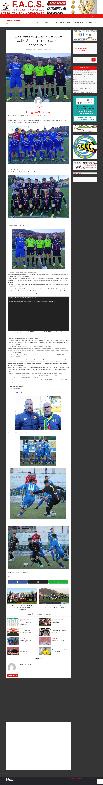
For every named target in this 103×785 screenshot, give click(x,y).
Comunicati (78, 22)
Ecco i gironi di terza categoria (80, 87)
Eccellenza (12, 16)
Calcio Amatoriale (66, 16)
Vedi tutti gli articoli (12, 675)
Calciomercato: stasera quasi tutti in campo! (83, 92)
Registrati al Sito (77, 173)
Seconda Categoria (34, 16)
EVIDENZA (28, 619)
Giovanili (50, 16)
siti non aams (78, 45)
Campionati (59, 22)
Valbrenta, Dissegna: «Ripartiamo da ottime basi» (84, 76)
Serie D (7, 16)
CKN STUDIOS (42, 780)
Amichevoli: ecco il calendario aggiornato (83, 81)
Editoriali (44, 22)
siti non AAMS (78, 179)
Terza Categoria (43, 16)
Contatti (89, 22)
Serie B (69, 22)
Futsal (72, 16)
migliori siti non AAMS (80, 50)
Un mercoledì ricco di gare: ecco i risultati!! (83, 74)
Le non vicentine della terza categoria (82, 70)
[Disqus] (38, 700)
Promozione (18, 16)
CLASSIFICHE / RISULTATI (76, 778)
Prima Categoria (25, 16)
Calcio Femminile (57, 16)
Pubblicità (95, 778)
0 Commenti (39, 49)
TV (52, 22)
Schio (9, 577)
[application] (38, 314)
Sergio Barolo (47, 49)
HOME (37, 22)
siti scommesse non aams (81, 48)
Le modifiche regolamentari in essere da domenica (85, 72)
